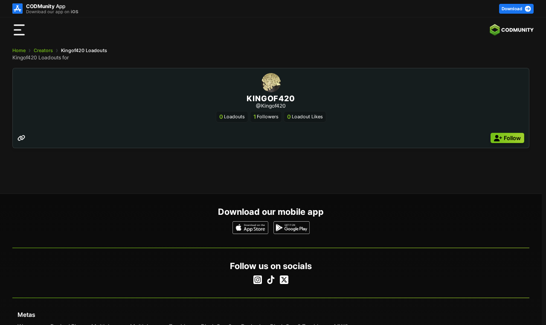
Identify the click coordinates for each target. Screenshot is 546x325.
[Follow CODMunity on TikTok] (271, 279)
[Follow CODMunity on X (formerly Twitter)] (284, 279)
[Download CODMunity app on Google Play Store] (291, 227)
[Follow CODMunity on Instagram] (257, 279)
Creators (43, 50)
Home (19, 50)
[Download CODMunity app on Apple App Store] (250, 227)
